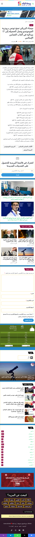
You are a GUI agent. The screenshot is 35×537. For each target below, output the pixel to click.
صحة (31, 454)
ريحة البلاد (14, 523)
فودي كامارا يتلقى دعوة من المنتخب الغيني (13, 395)
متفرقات (31, 434)
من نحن (16, 526)
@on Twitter (28, 512)
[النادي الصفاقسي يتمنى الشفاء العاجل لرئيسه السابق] (29, 390)
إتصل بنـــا (11, 526)
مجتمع (31, 452)
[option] (17, 371)
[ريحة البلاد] (24, 3)
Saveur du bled (7, 523)
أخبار (26, 21)
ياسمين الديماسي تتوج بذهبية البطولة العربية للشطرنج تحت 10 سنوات (10, 259)
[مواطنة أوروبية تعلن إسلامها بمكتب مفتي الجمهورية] (9, 234)
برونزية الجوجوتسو (9, 146)
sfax (32, 441)
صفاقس (31, 436)
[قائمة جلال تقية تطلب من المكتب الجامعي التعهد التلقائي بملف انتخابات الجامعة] (29, 405)
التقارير (31, 465)
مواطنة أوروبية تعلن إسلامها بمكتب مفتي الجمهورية (10, 240)
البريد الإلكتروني (30, 300)
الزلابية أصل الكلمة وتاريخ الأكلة (16, 417)
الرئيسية (30, 21)
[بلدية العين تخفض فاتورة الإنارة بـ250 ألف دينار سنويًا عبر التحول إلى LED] (26, 234)
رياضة (31, 444)
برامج (31, 457)
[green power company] (17, 14)
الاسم (32, 293)
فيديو (20, 526)
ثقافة (31, 449)
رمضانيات (30, 462)
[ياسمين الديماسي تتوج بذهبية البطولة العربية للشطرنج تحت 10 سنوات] (9, 251)
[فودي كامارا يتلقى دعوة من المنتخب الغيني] (29, 397)
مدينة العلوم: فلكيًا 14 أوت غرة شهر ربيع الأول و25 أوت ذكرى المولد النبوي (26, 259)
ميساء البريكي (27, 150)
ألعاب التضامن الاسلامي (24, 146)
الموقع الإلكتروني (30, 307)
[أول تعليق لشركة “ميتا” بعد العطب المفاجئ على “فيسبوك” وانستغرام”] (29, 412)
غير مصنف (30, 459)
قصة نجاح (30, 447)
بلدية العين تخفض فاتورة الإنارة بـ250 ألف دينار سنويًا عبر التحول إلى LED (26, 241)
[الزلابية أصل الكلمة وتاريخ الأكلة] (29, 419)
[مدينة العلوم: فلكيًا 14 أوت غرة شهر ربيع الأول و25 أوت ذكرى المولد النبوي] (26, 251)
